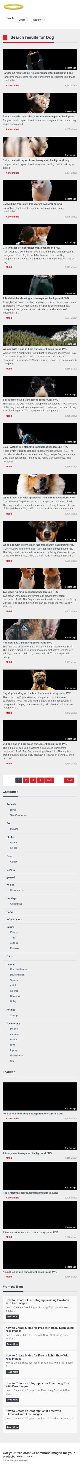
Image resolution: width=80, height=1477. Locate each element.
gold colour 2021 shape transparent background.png (33, 1113)
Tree (12, 937)
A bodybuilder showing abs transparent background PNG (36, 298)
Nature (10, 927)
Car (12, 1061)
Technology (13, 1023)
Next (69, 780)
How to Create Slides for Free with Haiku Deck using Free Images (40, 1329)
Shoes (13, 847)
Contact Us (31, 1456)
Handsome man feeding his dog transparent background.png (38, 73)
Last (49, 780)
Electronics (16, 1055)
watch (13, 842)
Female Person (19, 969)
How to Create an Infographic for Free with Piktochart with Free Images (33, 1412)
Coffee (13, 861)
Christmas (16, 903)
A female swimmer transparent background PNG (30, 1232)
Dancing (15, 996)
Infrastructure (14, 919)
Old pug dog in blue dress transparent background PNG (35, 744)
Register (37, 19)
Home (10, 912)
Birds (13, 809)
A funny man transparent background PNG (27, 1153)
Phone (14, 1028)
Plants (13, 932)
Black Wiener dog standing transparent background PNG (35, 446)
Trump (14, 1015)
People (11, 964)
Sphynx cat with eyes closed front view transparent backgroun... (40, 116)
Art (8, 823)
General (11, 869)
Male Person (17, 974)
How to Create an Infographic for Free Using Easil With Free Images (38, 1385)
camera (14, 1034)
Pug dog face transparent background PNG (27, 642)
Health (10, 884)
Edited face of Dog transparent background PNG (30, 399)
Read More (12, 1316)
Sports (14, 980)
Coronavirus (17, 890)
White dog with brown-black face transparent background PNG (39, 544)
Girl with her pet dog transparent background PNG (32, 247)
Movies (14, 829)
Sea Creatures (18, 815)
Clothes (11, 837)
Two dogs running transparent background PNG (30, 592)
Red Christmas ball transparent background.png (30, 1192)
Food (9, 856)
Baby (13, 1001)
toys (12, 1045)
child (13, 985)
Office (10, 956)
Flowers (14, 948)
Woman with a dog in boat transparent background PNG (35, 349)
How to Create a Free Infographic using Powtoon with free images (37, 1301)
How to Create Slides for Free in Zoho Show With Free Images (37, 1357)
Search (9, 18)
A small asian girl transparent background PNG (30, 1272)
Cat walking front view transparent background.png (32, 204)
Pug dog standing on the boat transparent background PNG (37, 693)
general (11, 877)
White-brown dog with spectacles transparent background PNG (39, 497)
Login (22, 19)
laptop (13, 1050)
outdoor (14, 942)
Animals (11, 804)
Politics (11, 1009)
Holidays (12, 898)
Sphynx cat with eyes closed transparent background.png (36, 160)
